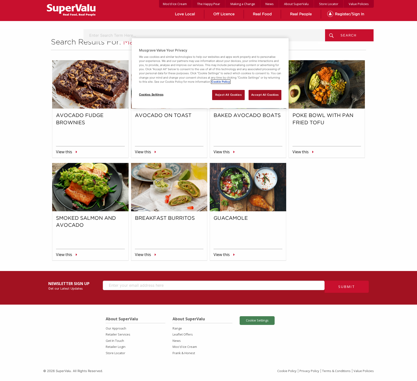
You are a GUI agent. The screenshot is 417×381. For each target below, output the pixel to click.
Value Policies (359, 4)
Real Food (262, 14)
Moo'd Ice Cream (185, 346)
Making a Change (242, 4)
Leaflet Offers (183, 334)
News (269, 4)
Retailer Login (115, 346)
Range (177, 328)
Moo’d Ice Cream (175, 4)
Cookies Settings (151, 94)
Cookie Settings (257, 320)
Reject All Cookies (228, 94)
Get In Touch (115, 340)
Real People (301, 14)
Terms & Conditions (336, 371)
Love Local (185, 14)
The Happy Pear (208, 4)
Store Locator (328, 4)
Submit (346, 286)
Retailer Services (118, 334)
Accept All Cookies (265, 94)
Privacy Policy (309, 371)
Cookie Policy (287, 371)
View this (64, 151)
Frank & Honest (184, 353)
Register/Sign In (349, 14)
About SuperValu (296, 4)
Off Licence (224, 14)
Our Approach (116, 328)
